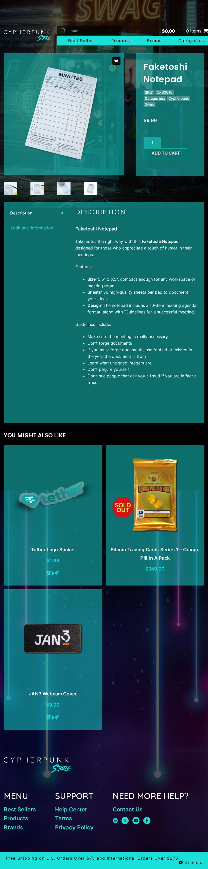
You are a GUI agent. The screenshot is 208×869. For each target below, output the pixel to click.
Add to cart (166, 153)
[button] (116, 61)
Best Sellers (82, 40)
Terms (63, 818)
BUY (52, 573)
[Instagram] (136, 820)
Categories (191, 40)
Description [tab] (21, 212)
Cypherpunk (178, 98)
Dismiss (193, 862)
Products (121, 40)
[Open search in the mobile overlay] (89, 31)
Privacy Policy (74, 827)
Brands (155, 40)
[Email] (115, 820)
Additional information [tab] (31, 227)
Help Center (71, 809)
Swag (149, 104)
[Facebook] (146, 820)
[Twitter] (125, 820)
